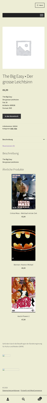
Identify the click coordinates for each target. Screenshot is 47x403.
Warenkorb (36, 397)
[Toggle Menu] (41, 15)
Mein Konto (8, 399)
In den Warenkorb (11, 116)
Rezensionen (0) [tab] (9, 146)
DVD (11, 129)
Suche (23, 399)
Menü (41, 5)
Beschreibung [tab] (8, 139)
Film (15, 129)
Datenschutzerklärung (11, 390)
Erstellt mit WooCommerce (31, 390)
